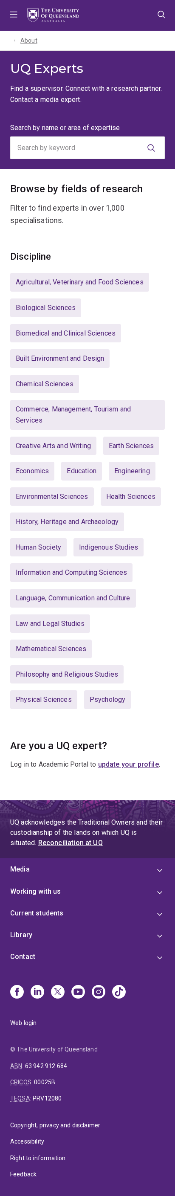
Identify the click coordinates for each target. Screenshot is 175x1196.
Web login (23, 1022)
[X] (58, 993)
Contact (22, 957)
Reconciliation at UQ (70, 843)
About (28, 40)
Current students (37, 913)
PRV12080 (47, 1098)
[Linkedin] (37, 993)
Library (21, 935)
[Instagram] (98, 993)
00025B (44, 1082)
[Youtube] (78, 993)
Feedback (23, 1174)
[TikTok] (119, 993)
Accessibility (27, 1141)
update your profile (128, 764)
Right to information (37, 1158)
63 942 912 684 (46, 1066)
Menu (13, 15)
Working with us (35, 891)
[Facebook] (17, 993)
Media (20, 869)
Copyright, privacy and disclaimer (55, 1125)
